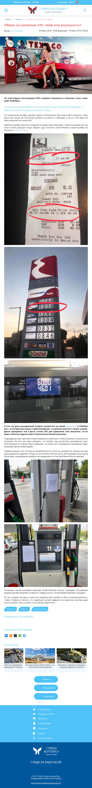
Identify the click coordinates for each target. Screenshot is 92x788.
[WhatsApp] (20, 636)
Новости (18, 19)
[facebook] (32, 768)
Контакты (42, 728)
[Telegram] (24, 636)
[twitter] (43, 768)
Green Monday (20, 130)
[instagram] (38, 768)
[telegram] (49, 768)
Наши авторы (44, 723)
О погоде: (62, 2)
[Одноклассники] (11, 636)
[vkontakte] (54, 768)
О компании (43, 709)
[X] (15, 636)
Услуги (41, 733)
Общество (10, 609)
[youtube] (59, 768)
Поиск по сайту (45, 738)
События (24, 609)
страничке (71, 426)
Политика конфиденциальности (46, 783)
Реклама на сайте (46, 714)
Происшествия (39, 609)
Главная (7, 19)
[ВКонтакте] (6, 636)
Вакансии (42, 718)
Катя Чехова (17, 31)
